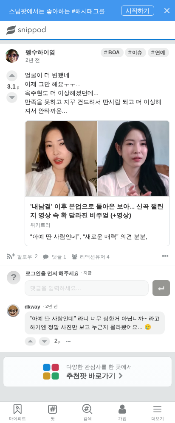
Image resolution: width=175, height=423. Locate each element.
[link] (112, 52)
